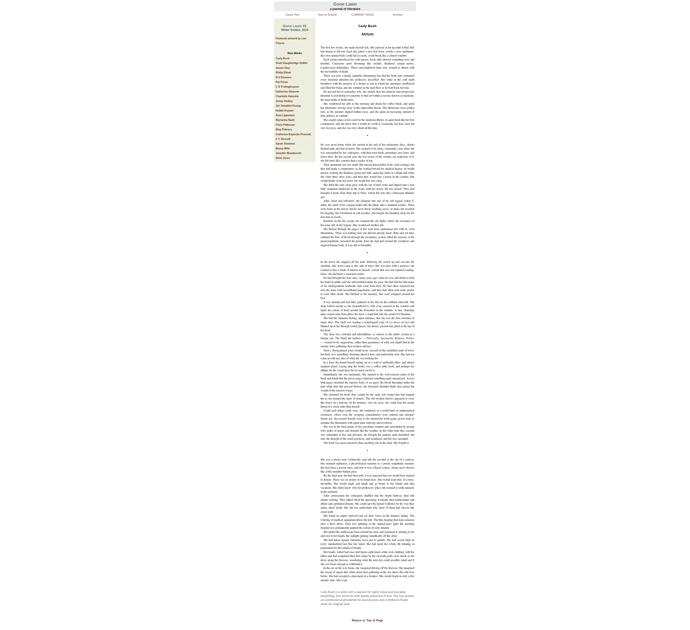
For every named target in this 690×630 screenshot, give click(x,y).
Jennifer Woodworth (288, 153)
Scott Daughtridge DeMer (292, 63)
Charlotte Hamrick (287, 96)
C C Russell (283, 139)
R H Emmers (283, 77)
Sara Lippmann (285, 115)
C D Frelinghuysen (287, 86)
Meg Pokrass (284, 129)
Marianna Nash (285, 119)
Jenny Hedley (284, 101)
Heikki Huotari (284, 110)
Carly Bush (283, 58)
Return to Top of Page (367, 620)
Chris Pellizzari (285, 124)
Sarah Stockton (285, 143)
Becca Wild (283, 148)
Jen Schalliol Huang (288, 105)
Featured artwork (286, 38)
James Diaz (283, 67)
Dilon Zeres (283, 158)
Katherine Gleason (287, 91)
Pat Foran (282, 82)
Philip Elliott (283, 72)
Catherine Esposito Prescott (293, 134)
